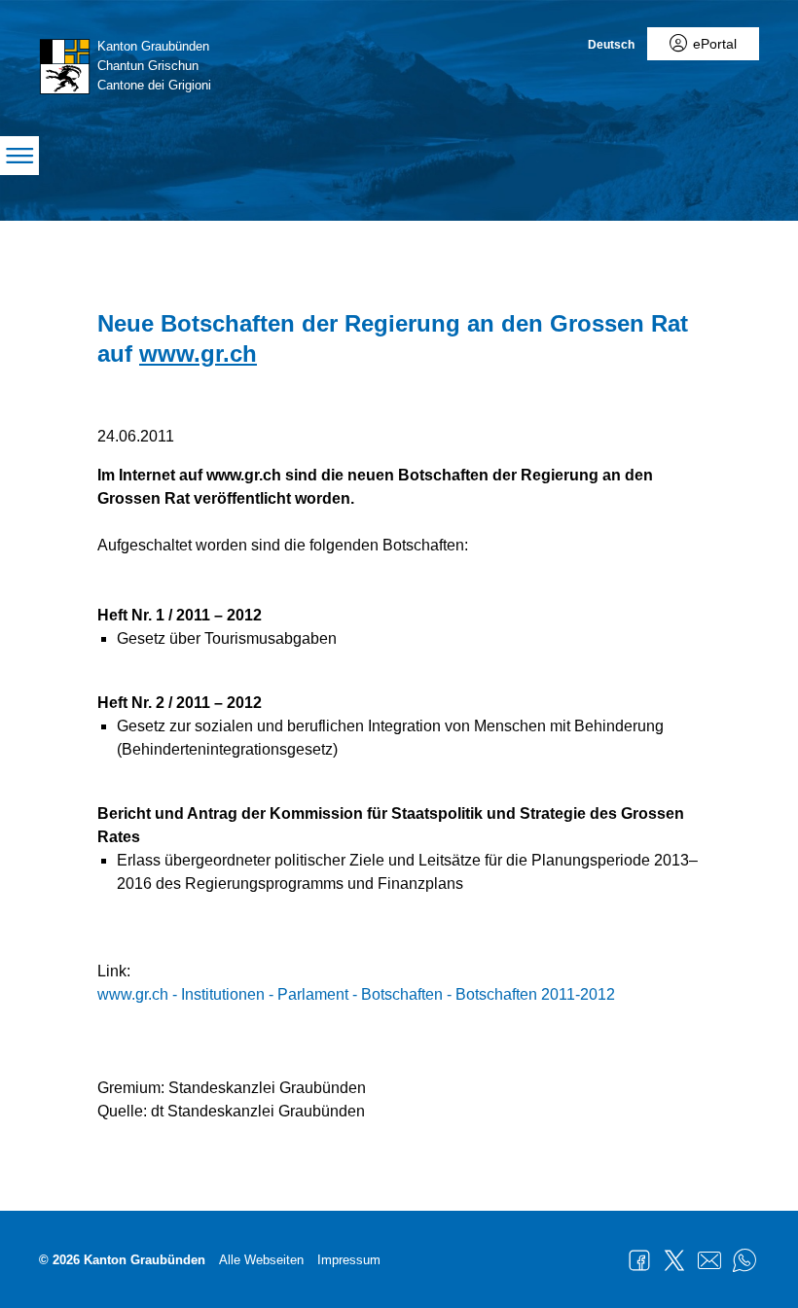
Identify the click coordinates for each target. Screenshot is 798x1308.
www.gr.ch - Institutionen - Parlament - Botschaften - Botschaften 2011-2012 (356, 994)
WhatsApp (744, 1260)
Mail (709, 1260)
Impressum (349, 1260)
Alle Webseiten (261, 1260)
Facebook (639, 1260)
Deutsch (611, 45)
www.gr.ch (198, 353)
